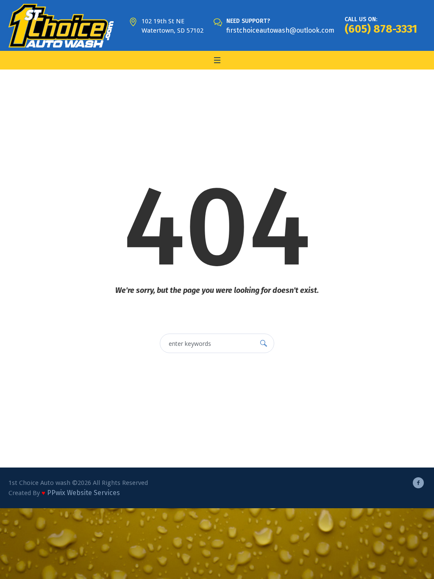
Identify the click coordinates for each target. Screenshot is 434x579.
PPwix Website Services (83, 493)
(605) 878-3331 (381, 29)
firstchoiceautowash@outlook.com (280, 30)
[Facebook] (418, 482)
